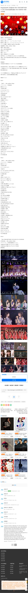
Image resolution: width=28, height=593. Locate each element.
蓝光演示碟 (3, 560)
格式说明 (11, 571)
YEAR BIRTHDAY (17, 401)
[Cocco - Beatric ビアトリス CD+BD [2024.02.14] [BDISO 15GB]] (7, 444)
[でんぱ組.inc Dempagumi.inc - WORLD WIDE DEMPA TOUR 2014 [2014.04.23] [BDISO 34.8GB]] (7, 465)
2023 (2, 401)
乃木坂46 (23, 401)
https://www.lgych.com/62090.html (15, 390)
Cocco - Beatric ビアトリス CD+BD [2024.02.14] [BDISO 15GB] (7, 455)
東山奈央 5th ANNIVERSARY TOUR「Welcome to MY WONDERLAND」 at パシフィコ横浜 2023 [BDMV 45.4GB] (21, 434)
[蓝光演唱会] (5, 2)
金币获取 (11, 567)
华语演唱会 (3, 553)
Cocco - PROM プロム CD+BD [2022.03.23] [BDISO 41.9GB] (7, 434)
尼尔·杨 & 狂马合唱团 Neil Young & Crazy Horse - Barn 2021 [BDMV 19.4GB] (7, 410)
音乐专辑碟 (3, 573)
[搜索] (22, 2)
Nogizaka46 (10, 401)
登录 (15, 485)
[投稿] (19, 2)
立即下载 (14, 380)
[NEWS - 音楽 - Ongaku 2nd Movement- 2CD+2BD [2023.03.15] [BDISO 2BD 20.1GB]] (20, 444)
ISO (5, 401)
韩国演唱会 (3, 558)
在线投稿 (11, 565)
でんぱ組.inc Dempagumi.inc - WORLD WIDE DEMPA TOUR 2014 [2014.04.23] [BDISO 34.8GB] (7, 476)
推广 (24, 14)
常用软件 (11, 569)
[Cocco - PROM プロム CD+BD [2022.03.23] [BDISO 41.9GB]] (7, 423)
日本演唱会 (15, 14)
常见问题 (11, 573)
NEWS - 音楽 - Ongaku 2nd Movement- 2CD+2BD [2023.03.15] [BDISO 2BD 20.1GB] (21, 455)
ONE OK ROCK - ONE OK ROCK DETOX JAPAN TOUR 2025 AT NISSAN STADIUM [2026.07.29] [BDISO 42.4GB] (21, 476)
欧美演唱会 (3, 555)
